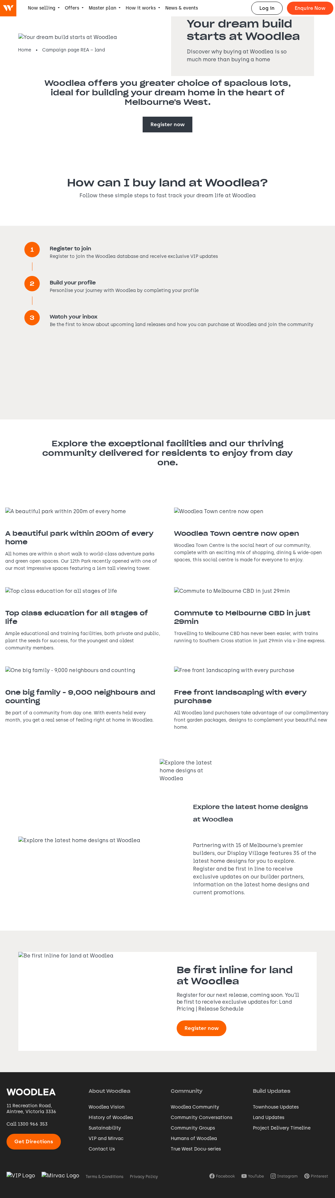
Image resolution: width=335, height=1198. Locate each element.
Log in (266, 8)
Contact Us (102, 1149)
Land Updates (268, 1117)
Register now (167, 124)
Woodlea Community (195, 1107)
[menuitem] (44, 8)
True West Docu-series (196, 1149)
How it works (141, 8)
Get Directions (33, 1141)
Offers (72, 8)
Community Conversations (201, 1117)
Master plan (102, 8)
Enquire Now (310, 8)
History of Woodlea (111, 1117)
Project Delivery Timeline (281, 1128)
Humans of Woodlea (194, 1138)
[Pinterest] (316, 1177)
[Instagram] (284, 1177)
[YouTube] (252, 1177)
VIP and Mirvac (106, 1138)
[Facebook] (222, 1177)
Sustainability (105, 1128)
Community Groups (193, 1128)
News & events (181, 8)
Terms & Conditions (104, 1176)
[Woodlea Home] (31, 1095)
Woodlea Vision (107, 1107)
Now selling (41, 8)
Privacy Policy (144, 1176)
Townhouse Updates (276, 1107)
